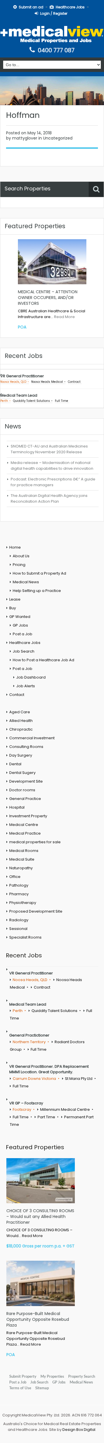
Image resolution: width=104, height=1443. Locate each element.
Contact (16, 694)
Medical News (26, 582)
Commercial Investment (32, 738)
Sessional (18, 928)
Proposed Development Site (35, 911)
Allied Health (21, 720)
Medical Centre (23, 824)
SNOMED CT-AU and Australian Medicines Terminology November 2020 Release (49, 449)
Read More (64, 317)
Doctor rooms (22, 790)
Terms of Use (20, 1388)
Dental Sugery (22, 772)
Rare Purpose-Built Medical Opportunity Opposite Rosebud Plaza (37, 1319)
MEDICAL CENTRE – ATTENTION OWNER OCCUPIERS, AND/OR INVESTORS (47, 297)
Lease (15, 599)
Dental (15, 764)
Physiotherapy (22, 902)
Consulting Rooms (26, 746)
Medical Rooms (23, 850)
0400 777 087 (56, 50)
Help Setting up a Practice (37, 590)
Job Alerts (25, 686)
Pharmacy (19, 894)
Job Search (23, 651)
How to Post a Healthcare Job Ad (43, 660)
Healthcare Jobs (70, 7)
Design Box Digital (78, 1429)
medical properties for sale (35, 842)
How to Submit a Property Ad (39, 573)
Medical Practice (25, 833)
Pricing (19, 564)
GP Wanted (19, 616)
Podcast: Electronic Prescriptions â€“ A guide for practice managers (53, 482)
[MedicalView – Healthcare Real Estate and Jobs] (52, 33)
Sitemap (42, 1388)
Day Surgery (20, 755)
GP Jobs (20, 625)
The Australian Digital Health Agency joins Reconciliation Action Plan (49, 498)
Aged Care (19, 712)
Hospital (17, 807)
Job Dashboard (31, 677)
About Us (21, 556)
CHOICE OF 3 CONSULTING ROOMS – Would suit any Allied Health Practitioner (40, 1216)
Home (15, 547)
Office (15, 876)
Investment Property (28, 816)
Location (13, 205)
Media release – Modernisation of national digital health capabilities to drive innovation (52, 465)
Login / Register (53, 13)
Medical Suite (21, 859)
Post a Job (22, 634)
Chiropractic (21, 729)
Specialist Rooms (25, 937)
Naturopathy (21, 868)
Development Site (26, 781)
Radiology (18, 920)
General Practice (25, 798)
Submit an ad (31, 7)
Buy (12, 608)
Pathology (18, 885)
